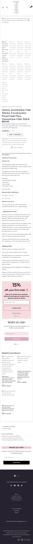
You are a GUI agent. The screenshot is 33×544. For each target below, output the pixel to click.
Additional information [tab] (9, 158)
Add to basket (15, 134)
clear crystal (8, 140)
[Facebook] (14, 485)
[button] (28, 20)
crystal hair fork (16, 140)
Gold (3, 106)
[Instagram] (11, 485)
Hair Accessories (10, 106)
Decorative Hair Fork (8, 195)
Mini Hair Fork (6, 198)
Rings (16, 512)
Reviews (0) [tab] (5, 161)
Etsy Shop (11, 201)
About (16, 494)
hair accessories (12, 144)
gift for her (19, 142)
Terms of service (16, 500)
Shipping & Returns (16, 498)
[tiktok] (22, 485)
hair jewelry (21, 144)
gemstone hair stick (10, 142)
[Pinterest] (18, 485)
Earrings (16, 510)
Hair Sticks (18, 106)
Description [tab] (5, 155)
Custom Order (16, 496)
